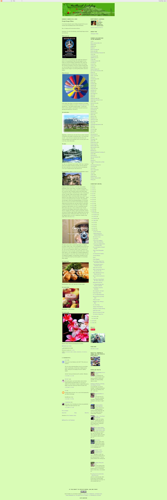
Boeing (92, 47)
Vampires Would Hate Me (98, 306)
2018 (93, 191)
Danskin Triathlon (94, 69)
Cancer (92, 54)
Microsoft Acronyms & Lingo (98, 312)
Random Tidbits (94, 145)
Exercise (92, 77)
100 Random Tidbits (94, 33)
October (94, 216)
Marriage (92, 111)
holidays (92, 101)
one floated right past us (82, 104)
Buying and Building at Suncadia (97, 52)
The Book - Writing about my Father (97, 161)
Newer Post (64, 412)
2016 (93, 195)
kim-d (66, 360)
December (95, 212)
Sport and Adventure (94, 157)
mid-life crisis (93, 119)
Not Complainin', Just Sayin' (98, 290)
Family (92, 80)
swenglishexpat (68, 402)
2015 (93, 197)
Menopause (93, 117)
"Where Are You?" (96, 299)
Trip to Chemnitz (94, 169)
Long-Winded (95, 238)
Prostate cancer (93, 144)
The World (93, 166)
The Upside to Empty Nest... (98, 314)
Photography (93, 139)
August (94, 220)
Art (91, 41)
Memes (92, 114)
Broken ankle (93, 51)
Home (75, 412)
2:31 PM (72, 350)
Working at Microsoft (95, 178)
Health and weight (94, 98)
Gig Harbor (93, 90)
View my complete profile (97, 27)
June (94, 224)
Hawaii (92, 95)
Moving (92, 126)
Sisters (94, 257)
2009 (93, 209)
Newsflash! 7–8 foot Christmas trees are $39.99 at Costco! (98, 451)
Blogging (92, 46)
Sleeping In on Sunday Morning (99, 308)
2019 (93, 189)
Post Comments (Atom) (71, 415)
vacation (92, 171)
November (95, 214)
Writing (92, 179)
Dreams (92, 72)
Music (92, 127)
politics (92, 140)
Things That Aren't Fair (97, 267)
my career (92, 129)
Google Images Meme (68, 21)
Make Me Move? (97, 440)
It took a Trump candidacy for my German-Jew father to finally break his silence (99, 429)
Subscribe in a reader (95, 348)
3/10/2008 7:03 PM (69, 399)
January (94, 318)
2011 (93, 205)
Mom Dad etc (93, 121)
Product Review (94, 142)
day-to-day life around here (96, 70)
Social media (93, 155)
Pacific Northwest (94, 135)
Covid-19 (92, 64)
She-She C (67, 379)
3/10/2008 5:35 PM (69, 387)
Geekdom (92, 85)
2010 (93, 207)
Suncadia (92, 160)
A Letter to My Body (97, 231)
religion (92, 148)
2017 (93, 193)
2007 (93, 320)
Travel (92, 168)
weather (92, 174)
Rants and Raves (94, 147)
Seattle (92, 153)
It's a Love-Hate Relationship (98, 294)
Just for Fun (93, 106)
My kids (92, 131)
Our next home (93, 134)
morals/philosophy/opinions (96, 124)
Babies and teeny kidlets (95, 43)
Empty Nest (93, 74)
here (73, 216)
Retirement (93, 150)
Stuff (92, 158)
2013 (93, 201)
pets (91, 137)
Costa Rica (93, 62)
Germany (92, 87)
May (94, 226)
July (94, 222)
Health (92, 96)
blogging (92, 44)
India (92, 104)
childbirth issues (94, 57)
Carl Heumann (93, 56)
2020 (93, 187)
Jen (65, 390)
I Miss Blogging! (96, 259)
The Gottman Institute (95, 164)
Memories (92, 116)
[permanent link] (66, 346)
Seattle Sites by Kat (96, 310)
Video (92, 173)
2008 (93, 211)
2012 (93, 203)
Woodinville (93, 176)
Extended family (94, 78)
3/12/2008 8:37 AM (69, 407)
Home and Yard (93, 103)
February (95, 316)
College (92, 59)
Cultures (92, 67)
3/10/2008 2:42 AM (69, 375)
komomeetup (93, 109)
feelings (92, 82)
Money (92, 122)
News (92, 132)
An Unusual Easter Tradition (98, 253)
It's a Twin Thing (96, 304)
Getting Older (93, 88)
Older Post (87, 412)
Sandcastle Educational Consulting (97, 152)
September (95, 218)
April (94, 228)
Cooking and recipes (94, 60)
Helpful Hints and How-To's (96, 100)
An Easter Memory (96, 255)
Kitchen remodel (94, 108)
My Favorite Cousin (96, 236)
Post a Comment (65, 410)
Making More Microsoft (97, 282)
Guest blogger (93, 93)
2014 (93, 199)
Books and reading (94, 49)
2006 (93, 322)
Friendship (93, 83)
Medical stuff (93, 113)
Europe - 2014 (93, 75)
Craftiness (93, 65)
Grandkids (93, 91)
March (94, 230)
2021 (93, 186)
